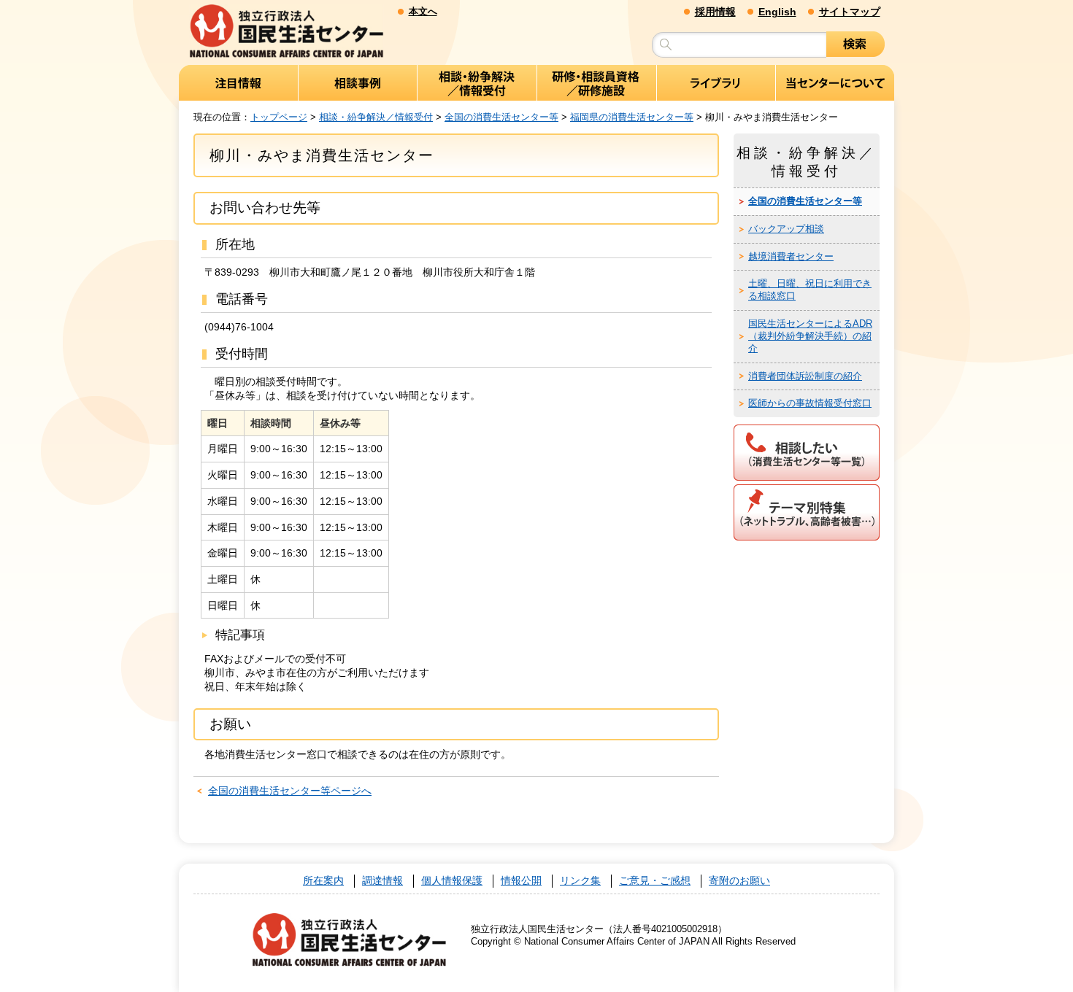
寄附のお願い (739, 880)
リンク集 (580, 880)
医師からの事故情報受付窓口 (810, 403)
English (777, 12)
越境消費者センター (791, 256)
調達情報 (382, 880)
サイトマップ (849, 12)
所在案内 (323, 880)
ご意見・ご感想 (655, 880)
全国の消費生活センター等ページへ (290, 791)
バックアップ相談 (786, 228)
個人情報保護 (451, 880)
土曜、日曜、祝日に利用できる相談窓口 (810, 289)
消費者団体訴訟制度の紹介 (805, 376)
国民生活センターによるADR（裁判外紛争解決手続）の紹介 (810, 336)
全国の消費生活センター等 (501, 117)
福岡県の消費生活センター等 (631, 117)
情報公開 (521, 880)
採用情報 (715, 12)
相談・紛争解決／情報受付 (376, 117)
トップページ (278, 117)
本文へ (423, 11)
